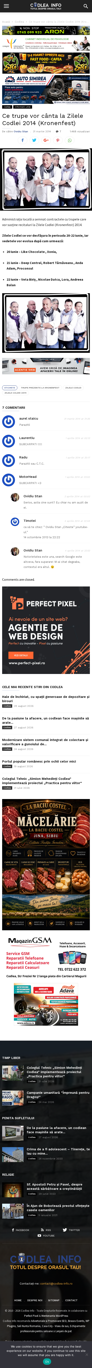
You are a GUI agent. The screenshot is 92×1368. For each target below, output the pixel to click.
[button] (86, 6)
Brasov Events (76, 1321)
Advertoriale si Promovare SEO (49, 1321)
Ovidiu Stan (21, 131)
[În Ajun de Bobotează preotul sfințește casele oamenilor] (13, 1211)
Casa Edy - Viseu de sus (55, 1326)
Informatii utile (22, 107)
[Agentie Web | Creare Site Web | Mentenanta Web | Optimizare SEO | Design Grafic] (46, 377)
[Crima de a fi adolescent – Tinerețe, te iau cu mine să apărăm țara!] (13, 1154)
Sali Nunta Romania (28, 1326)
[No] (87, 1354)
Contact (71, 1300)
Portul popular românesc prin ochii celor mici (39, 761)
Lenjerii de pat (64, 1331)
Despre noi (34, 1300)
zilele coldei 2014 (15, 393)
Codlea (7, 107)
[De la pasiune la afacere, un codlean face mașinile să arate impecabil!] (13, 1133)
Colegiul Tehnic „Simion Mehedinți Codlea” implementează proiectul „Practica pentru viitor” (54, 1072)
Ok (47, 1361)
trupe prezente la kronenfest (40, 387)
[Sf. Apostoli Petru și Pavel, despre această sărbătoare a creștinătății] (13, 1189)
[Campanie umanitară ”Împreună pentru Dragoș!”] (13, 1098)
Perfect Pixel (31, 1316)
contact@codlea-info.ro (56, 1283)
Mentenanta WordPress (55, 1316)
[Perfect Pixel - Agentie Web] (46, 673)
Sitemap (53, 1300)
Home (18, 1300)
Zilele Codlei (73, 387)
